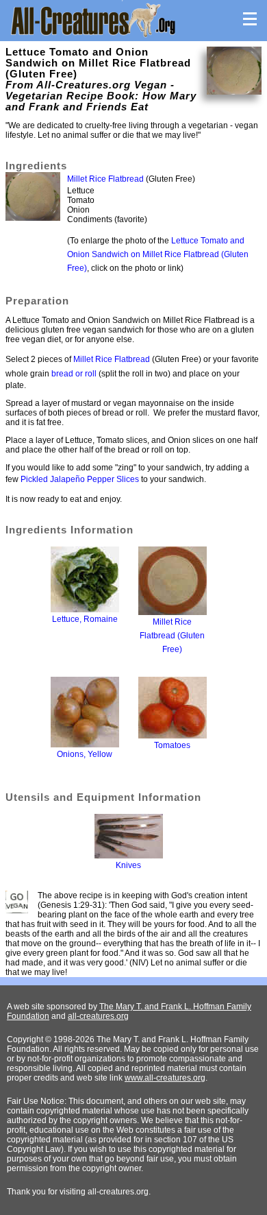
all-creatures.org (98, 1016)
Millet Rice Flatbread (105, 179)
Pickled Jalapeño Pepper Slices (80, 479)
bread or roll (74, 373)
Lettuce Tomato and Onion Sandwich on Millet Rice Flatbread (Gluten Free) (158, 254)
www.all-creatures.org (165, 1078)
